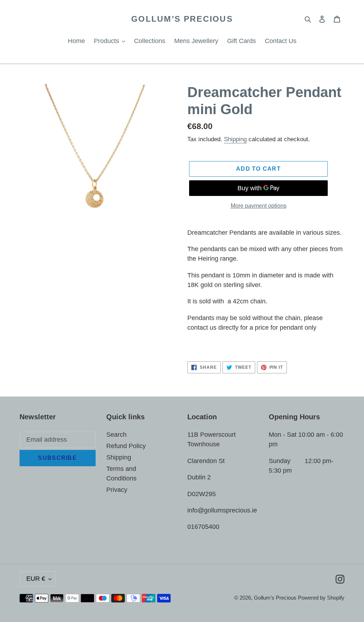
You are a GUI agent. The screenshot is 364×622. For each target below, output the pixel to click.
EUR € (35, 578)
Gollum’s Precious (182, 18)
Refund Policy (126, 446)
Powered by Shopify (321, 598)
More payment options (259, 206)
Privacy (116, 489)
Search (116, 434)
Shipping (235, 139)
